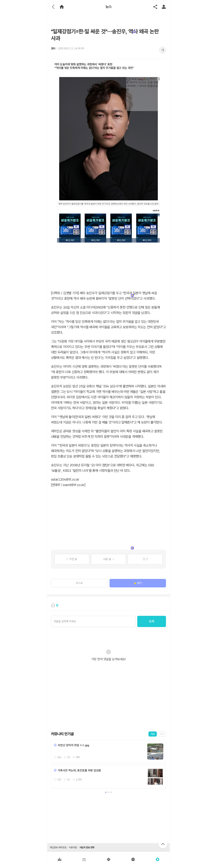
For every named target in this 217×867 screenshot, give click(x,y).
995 (78, 757)
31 (68, 779)
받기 (139, 583)
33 (68, 757)
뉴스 (108, 7)
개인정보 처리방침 (58, 847)
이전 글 (73, 559)
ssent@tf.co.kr (73, 485)
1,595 (79, 779)
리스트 (79, 583)
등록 (151, 621)
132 (59, 779)
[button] (105, 792)
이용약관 (73, 847)
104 (59, 757)
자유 (153, 734)
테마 (162, 734)
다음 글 (107, 559)
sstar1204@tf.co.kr (65, 479)
